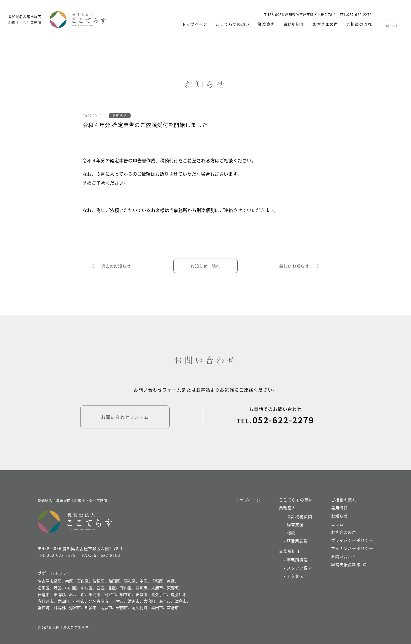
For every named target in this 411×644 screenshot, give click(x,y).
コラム (337, 524)
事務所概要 (297, 559)
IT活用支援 (297, 540)
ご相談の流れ (359, 24)
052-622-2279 (283, 420)
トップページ (194, 24)
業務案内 (266, 24)
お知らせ (339, 516)
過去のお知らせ (116, 266)
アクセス (295, 576)
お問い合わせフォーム (125, 417)
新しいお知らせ (294, 266)
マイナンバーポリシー (352, 548)
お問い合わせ (343, 556)
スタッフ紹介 (299, 568)
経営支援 (295, 524)
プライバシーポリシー (352, 540)
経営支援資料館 (346, 564)
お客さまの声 (325, 24)
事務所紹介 (293, 24)
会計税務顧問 (299, 516)
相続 (291, 532)
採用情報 (339, 508)
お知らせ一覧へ (205, 266)
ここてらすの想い (232, 24)
